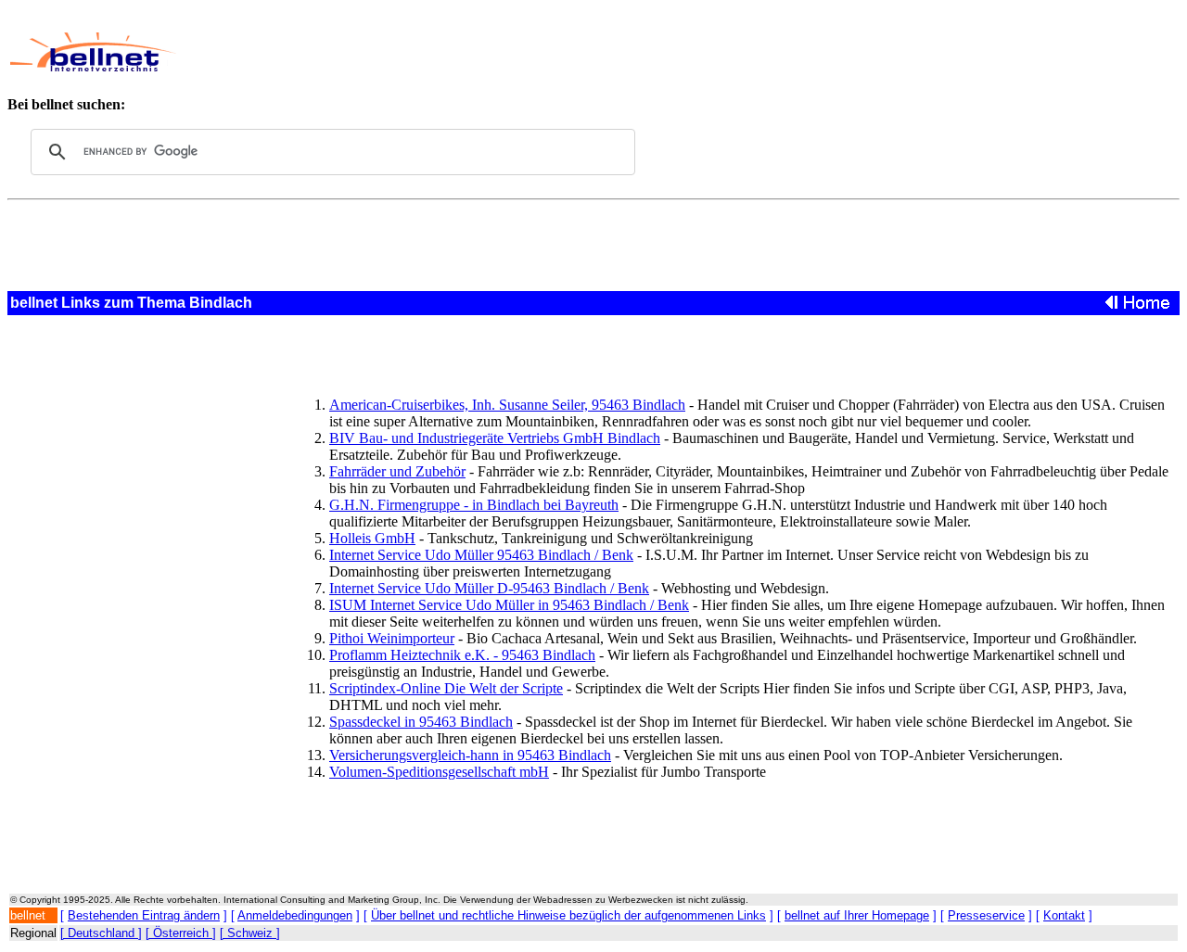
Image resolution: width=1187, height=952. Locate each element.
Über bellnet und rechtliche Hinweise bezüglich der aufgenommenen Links (568, 915)
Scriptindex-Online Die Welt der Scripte (446, 688)
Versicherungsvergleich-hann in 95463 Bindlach (470, 755)
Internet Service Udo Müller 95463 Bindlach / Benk (481, 555)
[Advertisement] (581, 52)
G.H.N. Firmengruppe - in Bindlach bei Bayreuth (474, 505)
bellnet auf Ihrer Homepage (857, 915)
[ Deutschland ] (101, 933)
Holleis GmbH (372, 538)
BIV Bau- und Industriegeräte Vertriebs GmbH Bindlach (494, 438)
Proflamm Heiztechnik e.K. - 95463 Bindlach (462, 655)
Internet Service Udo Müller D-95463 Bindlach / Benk (489, 588)
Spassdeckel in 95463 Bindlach (421, 722)
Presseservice (986, 915)
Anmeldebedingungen (294, 915)
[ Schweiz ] (250, 933)
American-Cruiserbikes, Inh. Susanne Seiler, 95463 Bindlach (507, 405)
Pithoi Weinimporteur (391, 638)
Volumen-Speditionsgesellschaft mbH (439, 772)
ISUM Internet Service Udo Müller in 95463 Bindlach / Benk (509, 605)
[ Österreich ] (181, 933)
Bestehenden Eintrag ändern (144, 915)
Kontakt (1064, 915)
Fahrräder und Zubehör (397, 471)
